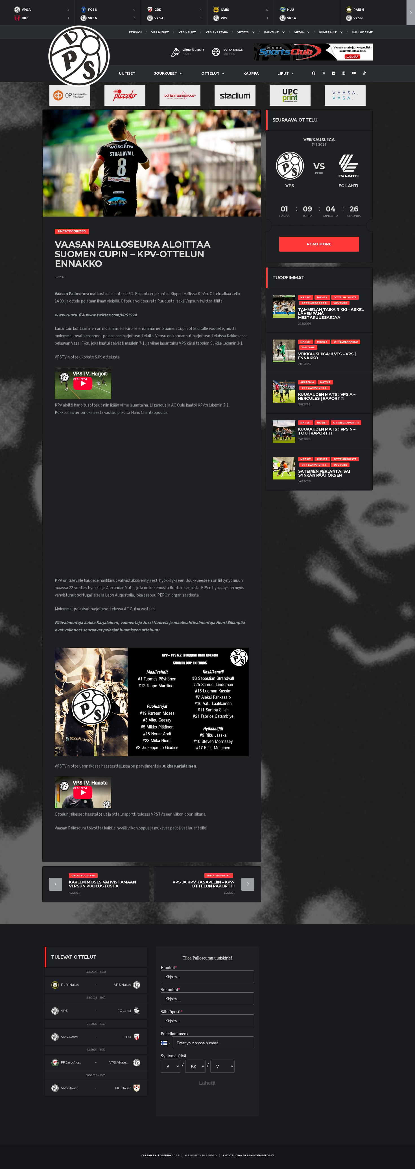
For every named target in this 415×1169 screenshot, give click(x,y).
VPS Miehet (160, 32)
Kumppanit (328, 32)
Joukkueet (165, 73)
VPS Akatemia (217, 32)
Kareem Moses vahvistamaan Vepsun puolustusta (102, 884)
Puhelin (229, 54)
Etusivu (135, 32)
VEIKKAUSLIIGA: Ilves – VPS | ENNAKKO (327, 355)
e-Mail (187, 54)
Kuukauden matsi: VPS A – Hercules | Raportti (326, 396)
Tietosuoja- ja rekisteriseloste (248, 1155)
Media (299, 32)
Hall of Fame (362, 32)
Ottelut (210, 73)
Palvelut (271, 32)
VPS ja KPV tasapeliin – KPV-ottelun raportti (203, 884)
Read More (319, 244)
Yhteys (243, 32)
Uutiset (127, 73)
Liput (283, 73)
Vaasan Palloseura (156, 1155)
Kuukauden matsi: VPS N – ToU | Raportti (326, 431)
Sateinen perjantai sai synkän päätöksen (324, 473)
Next (411, 12)
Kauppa (251, 73)
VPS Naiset (187, 32)
